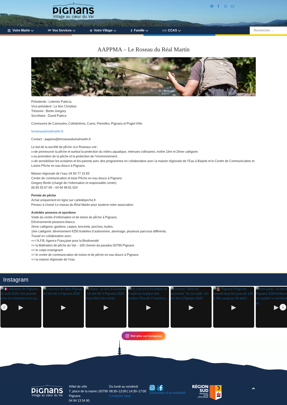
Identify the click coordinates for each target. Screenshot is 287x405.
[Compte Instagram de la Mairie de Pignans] (226, 6)
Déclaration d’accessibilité (167, 392)
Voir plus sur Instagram (146, 335)
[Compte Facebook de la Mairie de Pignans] (218, 6)
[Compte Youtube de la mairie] (212, 6)
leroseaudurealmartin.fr (47, 131)
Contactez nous (120, 396)
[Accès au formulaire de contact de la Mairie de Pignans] (232, 6)
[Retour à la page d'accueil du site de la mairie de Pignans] (73, 10)
